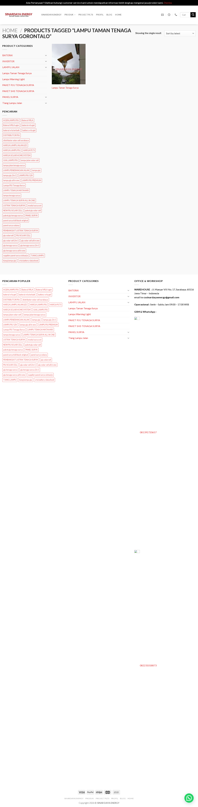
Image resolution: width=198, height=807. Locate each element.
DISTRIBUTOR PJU (11, 135)
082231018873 (148, 665)
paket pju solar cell (33, 210)
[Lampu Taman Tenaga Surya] (69, 64)
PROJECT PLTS (85, 14)
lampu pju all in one (11, 180)
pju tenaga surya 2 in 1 (29, 245)
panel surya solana (11, 225)
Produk (69, 14)
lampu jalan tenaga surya (14, 165)
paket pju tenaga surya (13, 215)
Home (118, 14)
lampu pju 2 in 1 (9, 175)
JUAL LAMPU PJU (10, 160)
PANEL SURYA (10, 97)
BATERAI (7, 55)
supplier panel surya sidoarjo (15, 255)
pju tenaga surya (10, 245)
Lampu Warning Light (13, 79)
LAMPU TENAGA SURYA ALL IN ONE (19, 200)
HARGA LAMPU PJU (11, 150)
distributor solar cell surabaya (16, 140)
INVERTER (8, 61)
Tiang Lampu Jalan (12, 102)
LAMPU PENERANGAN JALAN (16, 170)
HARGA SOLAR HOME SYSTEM (16, 155)
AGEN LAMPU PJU (11, 120)
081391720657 (148, 432)
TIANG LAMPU (37, 255)
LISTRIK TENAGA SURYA (14, 205)
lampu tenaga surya (11, 195)
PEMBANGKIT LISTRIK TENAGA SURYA (20, 230)
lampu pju (36, 170)
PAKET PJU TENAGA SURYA (18, 85)
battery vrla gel (28, 130)
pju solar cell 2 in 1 (10, 240)
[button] (189, 798)
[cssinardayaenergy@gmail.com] (162, 15)
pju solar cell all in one (30, 240)
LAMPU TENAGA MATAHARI (16, 190)
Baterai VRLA (27, 120)
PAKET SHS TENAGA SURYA (18, 91)
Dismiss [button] (168, 2)
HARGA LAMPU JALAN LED (15, 145)
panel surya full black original (15, 220)
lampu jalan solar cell (30, 160)
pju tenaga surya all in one (14, 250)
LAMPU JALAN (10, 67)
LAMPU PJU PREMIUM (31, 180)
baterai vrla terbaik (11, 130)
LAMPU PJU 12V (26, 175)
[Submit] (193, 14)
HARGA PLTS (29, 150)
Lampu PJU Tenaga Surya (14, 185)
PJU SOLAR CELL (23, 235)
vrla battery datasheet (28, 260)
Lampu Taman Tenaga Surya (17, 73)
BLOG (109, 14)
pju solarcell (8, 235)
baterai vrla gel (28, 125)
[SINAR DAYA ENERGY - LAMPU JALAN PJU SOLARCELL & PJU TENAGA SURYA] (18, 15)
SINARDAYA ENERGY (51, 14)
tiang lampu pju (9, 260)
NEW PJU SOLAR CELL (12, 210)
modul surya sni (34, 205)
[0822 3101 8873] (176, 15)
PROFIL (99, 14)
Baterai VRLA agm (11, 125)
